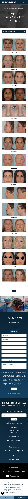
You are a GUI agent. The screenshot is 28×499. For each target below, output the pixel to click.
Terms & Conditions (7, 471)
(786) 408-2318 (15, 322)
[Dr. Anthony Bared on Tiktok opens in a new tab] (14, 455)
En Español (14, 331)
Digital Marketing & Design (15, 475)
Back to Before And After (19, 35)
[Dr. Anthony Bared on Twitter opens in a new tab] (14, 450)
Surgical (20, 8)
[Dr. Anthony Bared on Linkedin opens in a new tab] (22, 450)
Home (5, 8)
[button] (2, 493)
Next (14, 291)
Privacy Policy (8, 423)
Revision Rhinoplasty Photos (14, 9)
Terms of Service (15, 393)
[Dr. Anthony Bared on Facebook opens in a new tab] (9, 450)
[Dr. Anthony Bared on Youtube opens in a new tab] (18, 450)
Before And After (13, 8)
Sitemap (23, 471)
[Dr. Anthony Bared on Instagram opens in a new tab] (5, 450)
